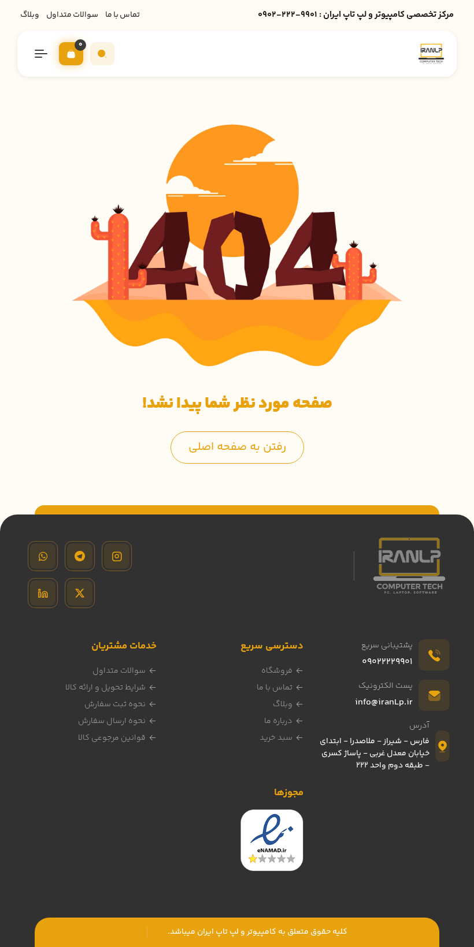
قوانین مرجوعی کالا (112, 738)
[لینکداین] (42, 593)
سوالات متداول (72, 15)
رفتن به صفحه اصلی (237, 447)
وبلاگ (29, 15)
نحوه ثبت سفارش (115, 704)
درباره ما (278, 721)
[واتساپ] (42, 556)
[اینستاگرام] (116, 556)
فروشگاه (276, 671)
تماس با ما (122, 15)
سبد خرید (276, 738)
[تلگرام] (79, 556)
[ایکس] (79, 593)
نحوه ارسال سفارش (112, 721)
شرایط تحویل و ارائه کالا (105, 687)
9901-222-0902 (287, 14)
